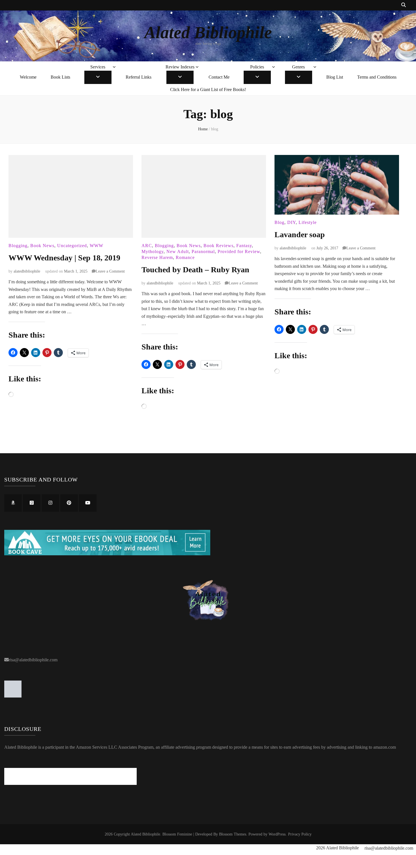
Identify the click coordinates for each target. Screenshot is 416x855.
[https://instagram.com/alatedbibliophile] (50, 503)
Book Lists (60, 77)
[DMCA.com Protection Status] (13, 696)
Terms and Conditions (376, 77)
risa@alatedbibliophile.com (33, 659)
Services (97, 66)
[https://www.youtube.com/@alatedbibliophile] (88, 503)
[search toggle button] (403, 5)
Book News (42, 245)
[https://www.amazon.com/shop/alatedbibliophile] (13, 503)
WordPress (277, 834)
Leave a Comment (110, 271)
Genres (298, 66)
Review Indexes (180, 66)
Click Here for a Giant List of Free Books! (208, 89)
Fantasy (244, 245)
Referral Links (138, 77)
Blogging (17, 245)
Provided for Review (239, 251)
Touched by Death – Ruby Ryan (195, 269)
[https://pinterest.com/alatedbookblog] (69, 503)
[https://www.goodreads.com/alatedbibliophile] (31, 503)
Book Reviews (218, 245)
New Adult (177, 251)
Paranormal (203, 251)
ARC (146, 245)
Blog (279, 222)
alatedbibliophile (27, 271)
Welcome (28, 77)
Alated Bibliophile (208, 32)
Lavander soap (300, 234)
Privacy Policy (300, 834)
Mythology (152, 251)
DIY (291, 222)
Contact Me (219, 77)
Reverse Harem (157, 257)
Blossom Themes (232, 834)
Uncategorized (72, 245)
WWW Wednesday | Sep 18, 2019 (64, 257)
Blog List (334, 77)
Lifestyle (308, 222)
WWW (96, 245)
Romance (185, 257)
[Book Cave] (107, 553)
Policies (257, 66)
